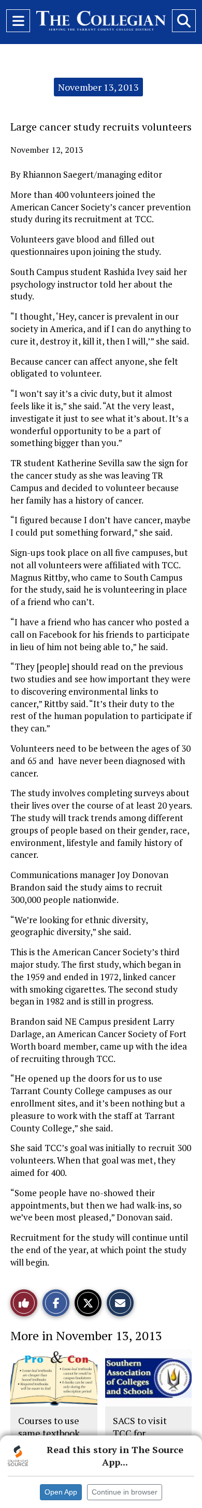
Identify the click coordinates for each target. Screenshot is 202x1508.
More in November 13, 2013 (86, 1335)
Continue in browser (124, 1492)
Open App (61, 1492)
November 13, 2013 (98, 87)
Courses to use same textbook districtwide (49, 1433)
